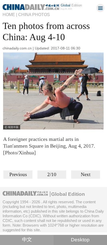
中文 (27, 239)
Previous (18, 174)
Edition (71, 5)
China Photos (34, 14)
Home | (10, 14)
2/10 (51, 174)
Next (85, 174)
